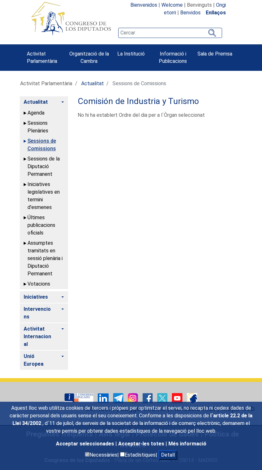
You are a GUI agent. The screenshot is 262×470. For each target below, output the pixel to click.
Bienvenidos (143, 5)
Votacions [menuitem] (38, 284)
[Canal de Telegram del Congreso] (119, 398)
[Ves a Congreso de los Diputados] (71, 18)
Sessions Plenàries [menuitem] (37, 127)
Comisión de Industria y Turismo (138, 101)
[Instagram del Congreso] (133, 398)
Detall (168, 455)
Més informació (187, 444)
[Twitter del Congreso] (163, 398)
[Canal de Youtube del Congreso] (177, 398)
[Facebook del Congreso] (148, 398)
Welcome (172, 5)
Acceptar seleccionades (85, 444)
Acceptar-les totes (142, 444)
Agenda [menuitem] (35, 113)
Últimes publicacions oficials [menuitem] (41, 225)
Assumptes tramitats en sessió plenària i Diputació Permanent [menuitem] (45, 258)
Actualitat (92, 83)
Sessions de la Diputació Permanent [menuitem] (43, 166)
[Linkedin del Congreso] (104, 398)
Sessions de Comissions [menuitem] (41, 145)
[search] (170, 33)
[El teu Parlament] (79, 398)
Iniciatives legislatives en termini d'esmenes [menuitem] (43, 195)
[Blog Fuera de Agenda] (192, 398)
